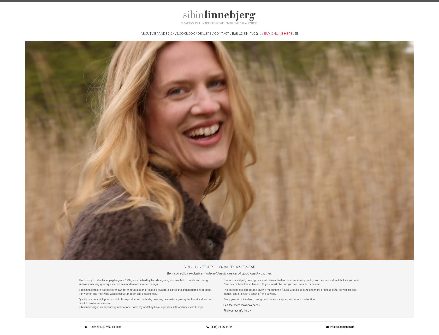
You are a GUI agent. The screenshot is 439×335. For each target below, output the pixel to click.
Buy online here (278, 33)
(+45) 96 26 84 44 (221, 326)
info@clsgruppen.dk (342, 326)
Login (256, 33)
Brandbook (164, 33)
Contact (221, 33)
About (146, 33)
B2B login (240, 33)
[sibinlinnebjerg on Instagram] (296, 33)
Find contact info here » (237, 310)
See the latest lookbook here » (241, 305)
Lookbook (186, 33)
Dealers (204, 33)
